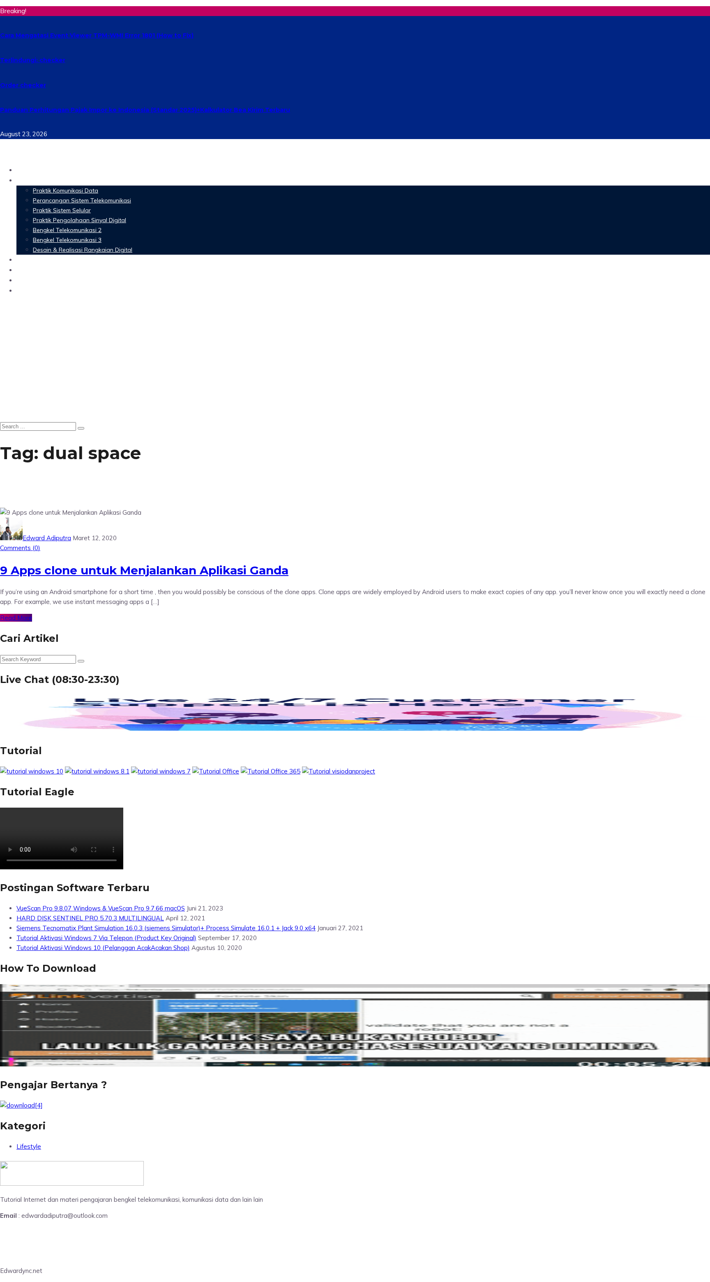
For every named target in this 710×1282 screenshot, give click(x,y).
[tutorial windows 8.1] (97, 771)
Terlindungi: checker (32, 60)
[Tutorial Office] (215, 771)
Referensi (32, 280)
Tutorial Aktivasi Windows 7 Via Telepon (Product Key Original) (106, 938)
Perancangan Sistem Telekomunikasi (82, 200)
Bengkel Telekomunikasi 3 (67, 240)
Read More (16, 618)
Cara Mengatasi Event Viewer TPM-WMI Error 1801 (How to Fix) (97, 35)
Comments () (20, 548)
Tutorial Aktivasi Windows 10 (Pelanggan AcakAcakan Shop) (103, 948)
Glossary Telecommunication (67, 269)
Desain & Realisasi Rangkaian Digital (82, 249)
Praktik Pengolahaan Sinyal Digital (79, 220)
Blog (24, 290)
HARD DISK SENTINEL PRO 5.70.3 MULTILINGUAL (90, 918)
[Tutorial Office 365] (270, 771)
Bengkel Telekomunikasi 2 (67, 230)
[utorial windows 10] (161, 771)
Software (32, 259)
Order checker (23, 85)
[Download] (21, 1105)
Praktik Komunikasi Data (65, 190)
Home (26, 169)
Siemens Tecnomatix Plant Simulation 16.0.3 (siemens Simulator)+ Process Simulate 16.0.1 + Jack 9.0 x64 (166, 928)
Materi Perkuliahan (50, 180)
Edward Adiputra (47, 538)
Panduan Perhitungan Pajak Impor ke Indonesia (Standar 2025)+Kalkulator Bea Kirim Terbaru (145, 110)
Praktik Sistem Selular (62, 210)
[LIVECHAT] (355, 730)
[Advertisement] (355, 359)
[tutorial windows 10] (31, 771)
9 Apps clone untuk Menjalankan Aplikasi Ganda (144, 570)
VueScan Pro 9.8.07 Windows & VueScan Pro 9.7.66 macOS (100, 908)
